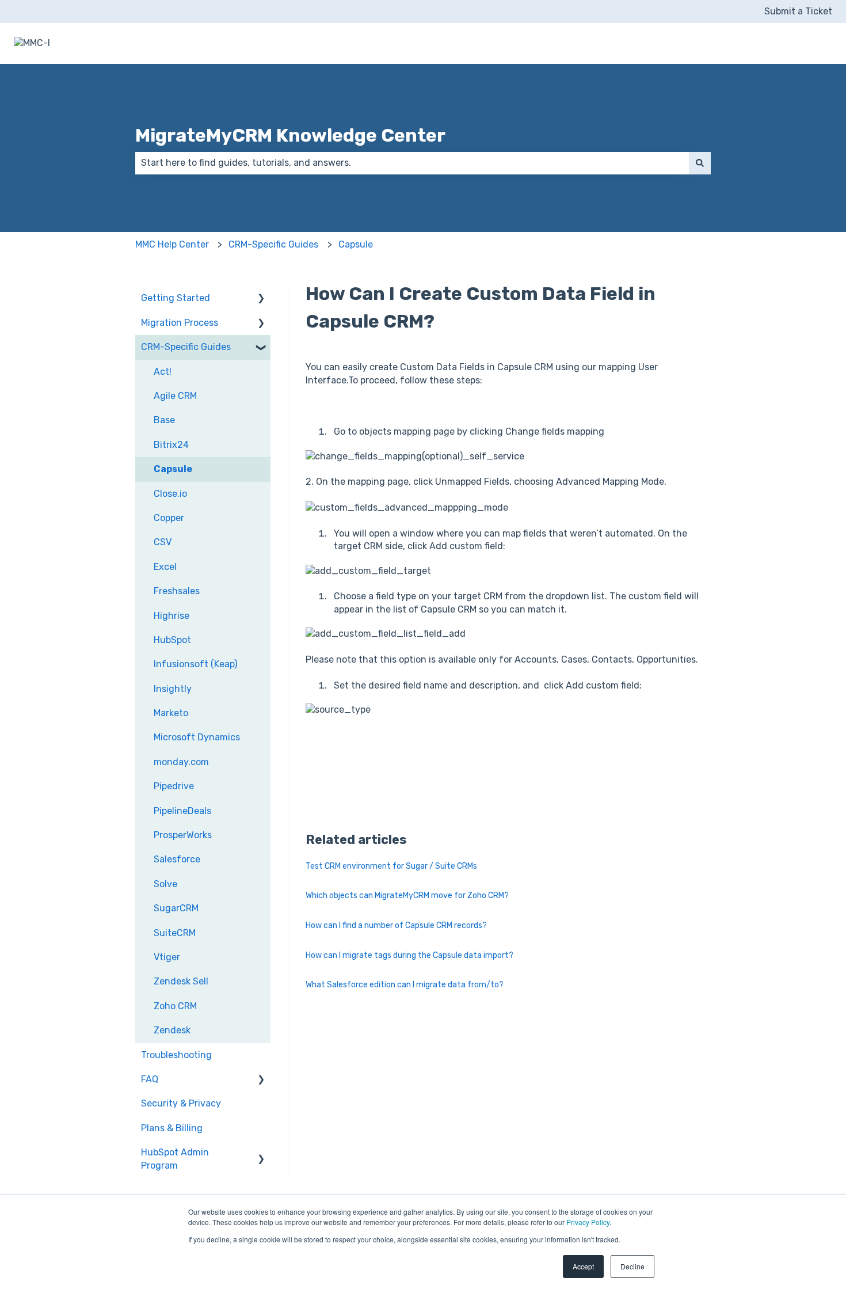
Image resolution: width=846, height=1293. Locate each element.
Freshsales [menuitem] (177, 590)
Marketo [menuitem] (171, 713)
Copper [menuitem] (169, 517)
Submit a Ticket (798, 11)
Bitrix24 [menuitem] (171, 444)
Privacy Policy (587, 1222)
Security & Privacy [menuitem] (181, 1103)
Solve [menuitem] (165, 884)
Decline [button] (632, 1266)
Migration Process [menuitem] (179, 322)
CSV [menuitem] (163, 542)
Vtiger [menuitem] (167, 957)
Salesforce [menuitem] (177, 859)
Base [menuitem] (164, 419)
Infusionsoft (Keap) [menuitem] (195, 664)
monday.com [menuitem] (181, 761)
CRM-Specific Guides (273, 244)
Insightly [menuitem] (173, 688)
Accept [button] (583, 1266)
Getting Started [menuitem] (175, 297)
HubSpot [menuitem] (172, 639)
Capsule (355, 244)
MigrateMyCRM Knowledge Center (290, 135)
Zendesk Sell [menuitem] (181, 981)
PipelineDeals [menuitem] (182, 810)
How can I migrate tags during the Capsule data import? (409, 955)
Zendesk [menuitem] (172, 1030)
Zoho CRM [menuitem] (175, 1006)
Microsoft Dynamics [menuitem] (197, 737)
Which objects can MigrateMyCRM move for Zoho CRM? (407, 895)
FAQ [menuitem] (149, 1079)
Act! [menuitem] (163, 371)
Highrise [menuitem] (171, 615)
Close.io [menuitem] (170, 493)
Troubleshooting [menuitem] (176, 1054)
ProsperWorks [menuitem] (183, 835)
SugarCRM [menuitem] (176, 908)
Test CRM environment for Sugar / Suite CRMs (391, 866)
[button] (261, 299)
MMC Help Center (172, 244)
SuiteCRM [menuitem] (175, 932)
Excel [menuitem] (165, 566)
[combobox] (412, 163)
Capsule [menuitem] (173, 468)
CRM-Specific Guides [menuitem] (186, 346)
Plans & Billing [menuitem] (172, 1128)
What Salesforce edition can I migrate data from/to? (405, 985)
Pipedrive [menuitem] (174, 786)
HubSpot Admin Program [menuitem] (175, 1158)
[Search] (700, 163)
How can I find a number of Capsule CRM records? (396, 925)
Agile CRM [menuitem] (175, 395)
